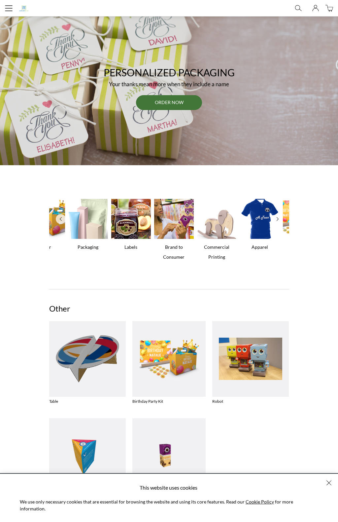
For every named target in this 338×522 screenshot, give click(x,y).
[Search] (298, 8)
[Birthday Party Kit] (169, 359)
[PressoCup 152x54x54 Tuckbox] (169, 456)
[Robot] (250, 359)
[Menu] (9, 8)
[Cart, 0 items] (329, 8)
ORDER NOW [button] (169, 102)
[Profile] (315, 8)
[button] (328, 482)
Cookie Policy (260, 501)
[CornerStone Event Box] (87, 456)
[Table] (87, 359)
